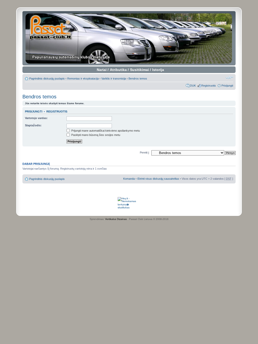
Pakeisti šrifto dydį (229, 77)
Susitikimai (139, 70)
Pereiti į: (144, 152)
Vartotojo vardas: (36, 118)
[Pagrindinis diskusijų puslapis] (129, 38)
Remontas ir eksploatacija (83, 78)
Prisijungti (227, 85)
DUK (193, 85)
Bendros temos (137, 78)
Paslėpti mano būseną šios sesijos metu (95, 134)
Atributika (118, 70)
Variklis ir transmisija (113, 78)
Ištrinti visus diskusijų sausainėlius (158, 178)
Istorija (158, 70)
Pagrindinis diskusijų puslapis (47, 78)
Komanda (129, 178)
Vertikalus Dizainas (116, 219)
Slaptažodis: (33, 125)
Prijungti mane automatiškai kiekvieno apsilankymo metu (105, 130)
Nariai (102, 70)
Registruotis (208, 85)
